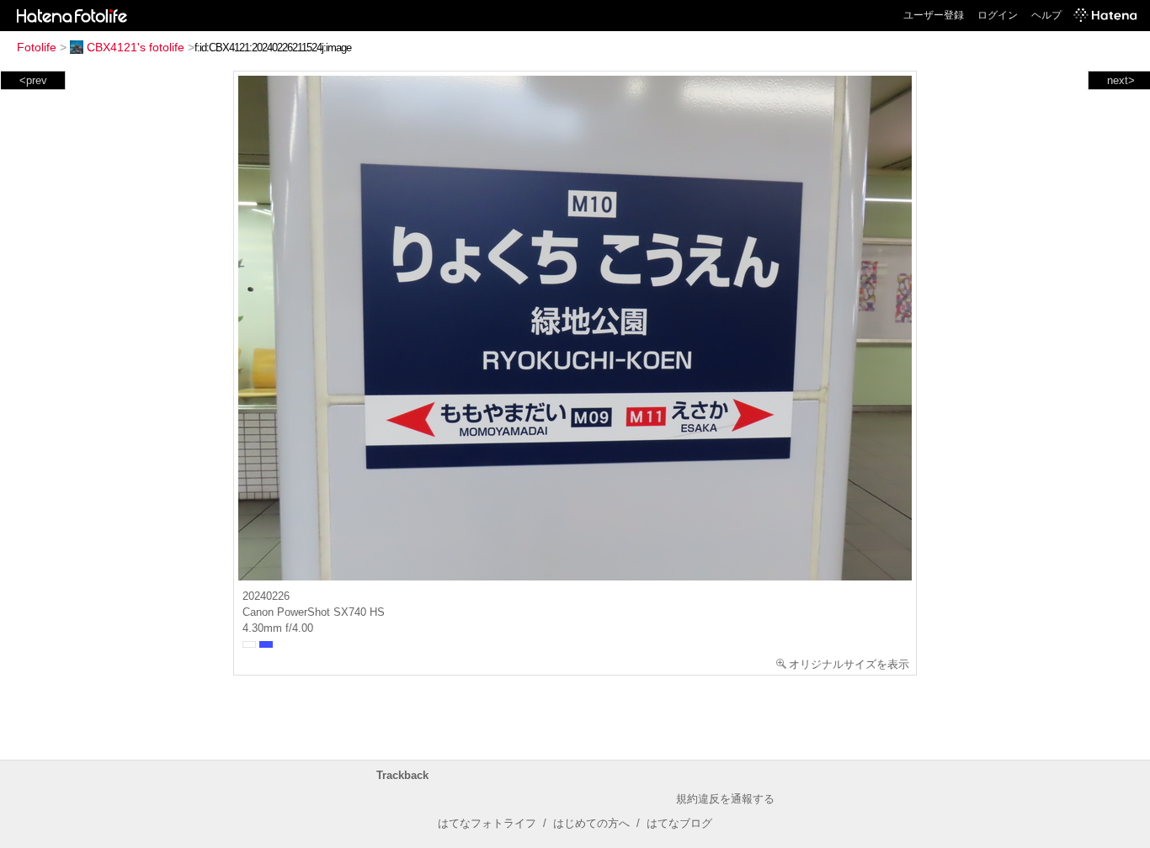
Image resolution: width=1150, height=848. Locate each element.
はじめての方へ (591, 823)
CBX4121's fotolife (135, 47)
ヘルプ (1046, 15)
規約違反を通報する (725, 798)
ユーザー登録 (933, 15)
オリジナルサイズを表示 (849, 664)
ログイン (997, 15)
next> (1121, 80)
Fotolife (36, 47)
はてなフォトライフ (487, 823)
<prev (33, 80)
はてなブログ (679, 823)
